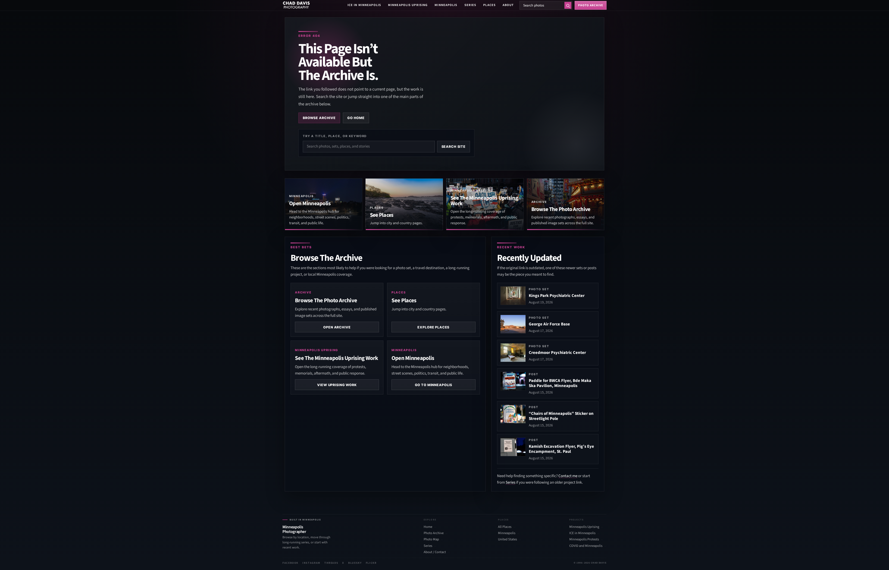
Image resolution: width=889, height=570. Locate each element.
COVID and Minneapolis (585, 546)
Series (470, 5)
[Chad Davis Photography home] (296, 5)
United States (507, 539)
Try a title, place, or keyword (335, 136)
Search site (453, 146)
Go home (356, 118)
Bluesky (355, 563)
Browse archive (319, 118)
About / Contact (435, 552)
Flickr (371, 563)
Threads (331, 563)
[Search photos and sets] (567, 5)
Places (489, 5)
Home (428, 527)
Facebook (290, 563)
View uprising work (337, 385)
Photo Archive (434, 533)
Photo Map (431, 539)
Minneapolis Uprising (408, 5)
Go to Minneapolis (433, 385)
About (508, 5)
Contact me (567, 476)
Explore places (433, 327)
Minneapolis (446, 5)
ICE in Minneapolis (364, 5)
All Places (504, 527)
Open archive (337, 327)
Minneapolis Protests (584, 539)
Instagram (311, 563)
